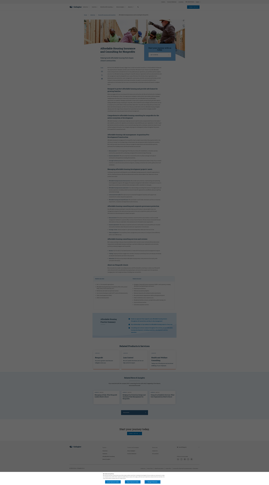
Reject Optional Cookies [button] (133, 482)
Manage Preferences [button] (152, 482)
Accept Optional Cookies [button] (113, 482)
